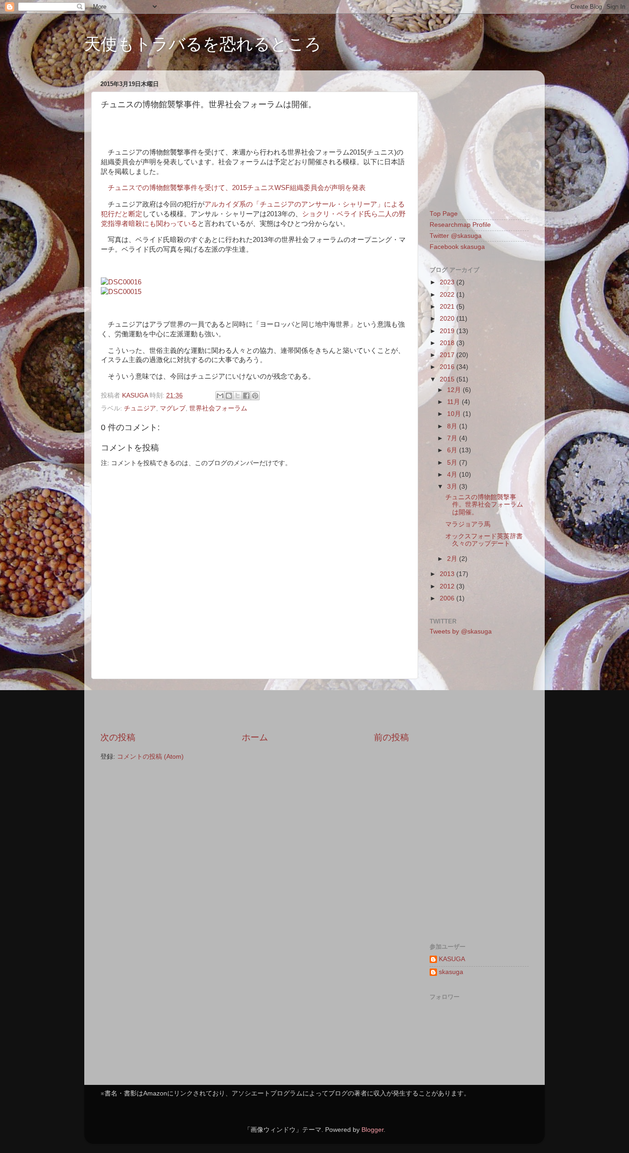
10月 (455, 413)
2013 (448, 574)
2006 (448, 598)
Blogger (372, 1129)
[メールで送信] (220, 395)
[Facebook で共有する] (246, 395)
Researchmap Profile (460, 224)
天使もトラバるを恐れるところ (202, 44)
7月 (453, 438)
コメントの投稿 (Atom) (150, 756)
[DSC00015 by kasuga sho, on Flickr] (121, 291)
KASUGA (452, 959)
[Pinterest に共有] (255, 395)
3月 (453, 486)
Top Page (444, 213)
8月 (453, 426)
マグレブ (173, 408)
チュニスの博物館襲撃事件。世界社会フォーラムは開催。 (484, 504)
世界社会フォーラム (218, 408)
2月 (453, 558)
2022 (448, 294)
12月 (455, 389)
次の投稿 (117, 737)
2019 (448, 331)
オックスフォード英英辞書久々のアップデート (484, 540)
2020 (448, 318)
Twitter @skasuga (456, 235)
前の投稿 (391, 737)
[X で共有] (237, 395)
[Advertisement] (254, 705)
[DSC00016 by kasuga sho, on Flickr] (121, 282)
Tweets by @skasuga (461, 631)
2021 (448, 306)
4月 (453, 474)
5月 (453, 462)
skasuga (451, 972)
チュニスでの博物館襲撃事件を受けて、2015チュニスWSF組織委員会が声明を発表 (237, 187)
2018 (448, 343)
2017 (448, 355)
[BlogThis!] (228, 395)
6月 (453, 450)
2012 (448, 586)
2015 (448, 379)
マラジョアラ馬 (467, 524)
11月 (454, 401)
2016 (448, 366)
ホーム (255, 737)
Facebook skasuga (457, 246)
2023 (448, 282)
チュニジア (140, 408)
